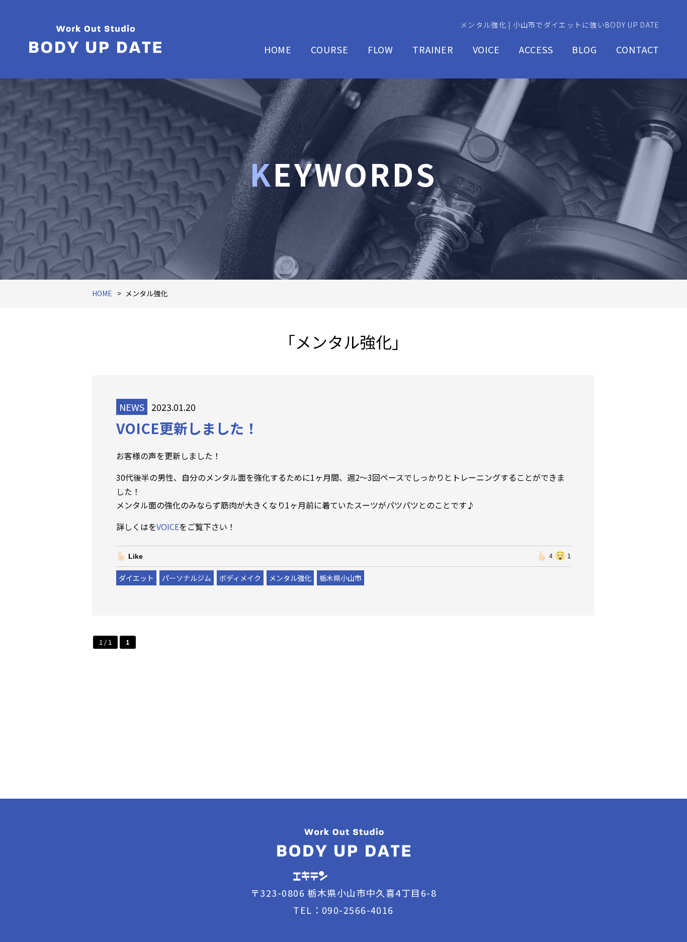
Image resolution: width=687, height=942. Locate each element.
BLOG (584, 49)
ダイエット (136, 578)
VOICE (486, 49)
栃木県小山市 (340, 578)
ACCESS (536, 49)
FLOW (381, 49)
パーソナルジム (186, 578)
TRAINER (432, 49)
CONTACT (637, 49)
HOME (278, 49)
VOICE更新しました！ (187, 428)
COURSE (329, 49)
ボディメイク (240, 578)
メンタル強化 (290, 578)
